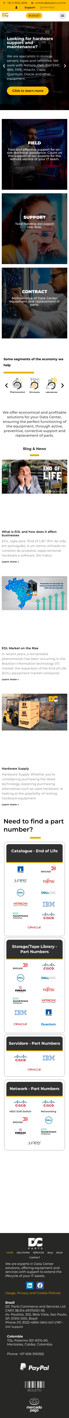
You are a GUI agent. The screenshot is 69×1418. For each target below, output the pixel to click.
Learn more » (10, 561)
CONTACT (34, 1257)
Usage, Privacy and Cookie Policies (33, 1293)
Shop (50, 1252)
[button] (63, 16)
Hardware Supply (15, 768)
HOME (9, 1252)
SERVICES (38, 1252)
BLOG (59, 1252)
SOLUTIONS (23, 1252)
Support (30, 7)
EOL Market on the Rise (20, 648)
